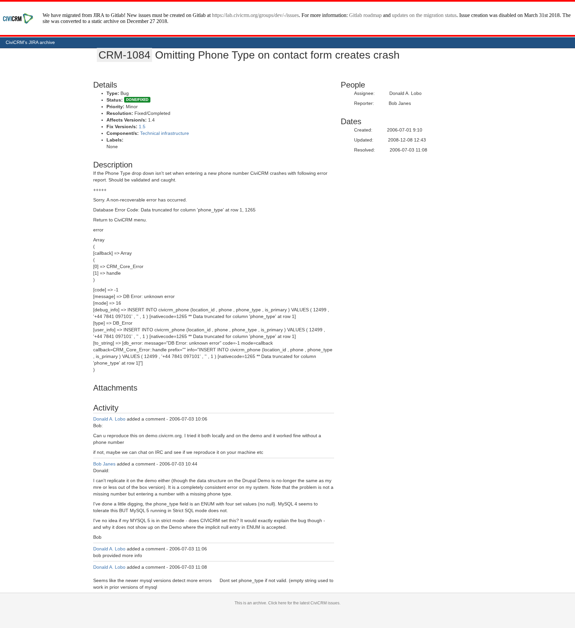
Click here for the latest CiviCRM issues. (304, 603)
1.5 (142, 126)
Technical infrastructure (164, 133)
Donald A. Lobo (109, 419)
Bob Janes (104, 464)
